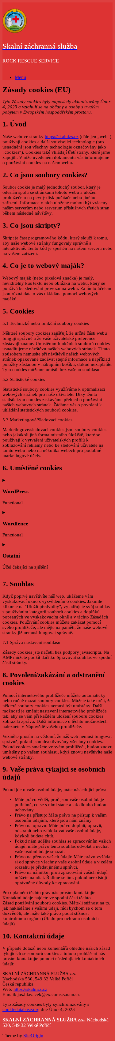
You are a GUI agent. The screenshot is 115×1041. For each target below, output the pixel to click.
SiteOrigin (33, 1035)
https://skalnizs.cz (62, 136)
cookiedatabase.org (21, 1009)
